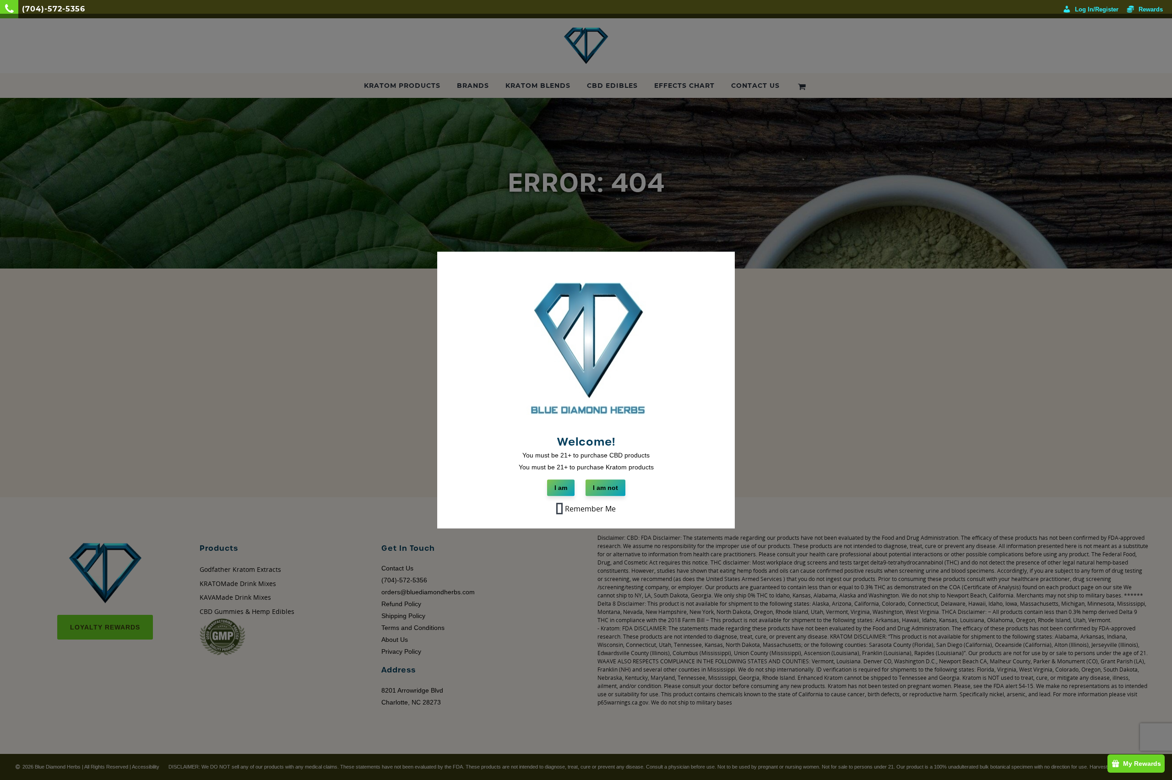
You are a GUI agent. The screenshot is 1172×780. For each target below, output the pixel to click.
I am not (605, 488)
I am (560, 488)
